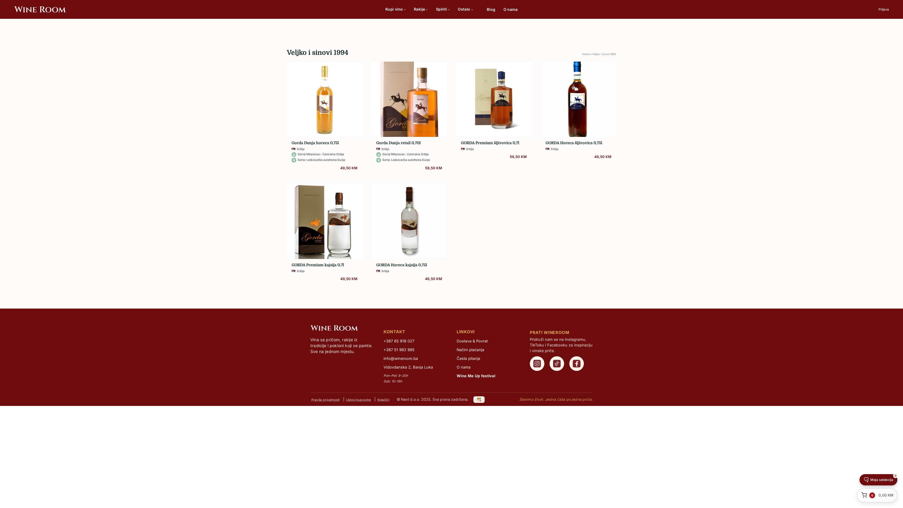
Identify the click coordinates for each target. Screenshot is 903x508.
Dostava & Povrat (472, 341)
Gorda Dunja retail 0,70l (398, 143)
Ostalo (464, 9)
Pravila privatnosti (325, 399)
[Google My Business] (479, 399)
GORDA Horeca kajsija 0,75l (401, 265)
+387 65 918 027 (399, 341)
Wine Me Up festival (476, 375)
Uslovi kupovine (358, 399)
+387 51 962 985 (399, 349)
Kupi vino (394, 9)
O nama (510, 9)
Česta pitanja (468, 358)
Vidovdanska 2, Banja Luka (408, 367)
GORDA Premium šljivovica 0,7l (490, 143)
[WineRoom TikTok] (557, 363)
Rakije (419, 9)
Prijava (884, 9)
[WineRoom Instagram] (537, 363)
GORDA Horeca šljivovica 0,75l (574, 143)
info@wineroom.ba (401, 358)
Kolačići (383, 399)
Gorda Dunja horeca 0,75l (315, 143)
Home (586, 54)
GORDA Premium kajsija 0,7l (318, 265)
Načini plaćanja (470, 349)
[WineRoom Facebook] (576, 363)
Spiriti (441, 9)
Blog (491, 9)
